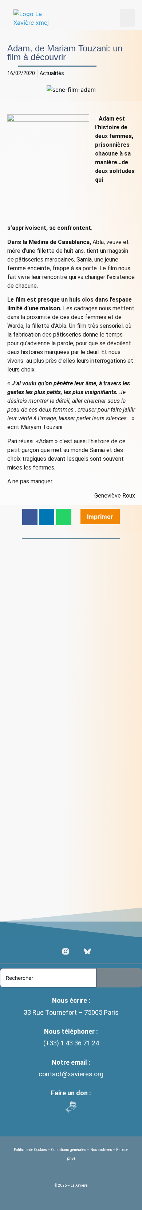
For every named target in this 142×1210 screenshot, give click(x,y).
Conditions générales (68, 1150)
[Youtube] (76, 951)
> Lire (28, 662)
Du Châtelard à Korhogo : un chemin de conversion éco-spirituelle (67, 885)
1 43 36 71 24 (79, 1043)
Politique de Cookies (31, 1150)
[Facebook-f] (54, 951)
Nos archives (101, 1150)
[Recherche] (119, 977)
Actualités (52, 73)
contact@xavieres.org (71, 1074)
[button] (127, 18)
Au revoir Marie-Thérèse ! (51, 648)
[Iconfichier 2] (87, 951)
